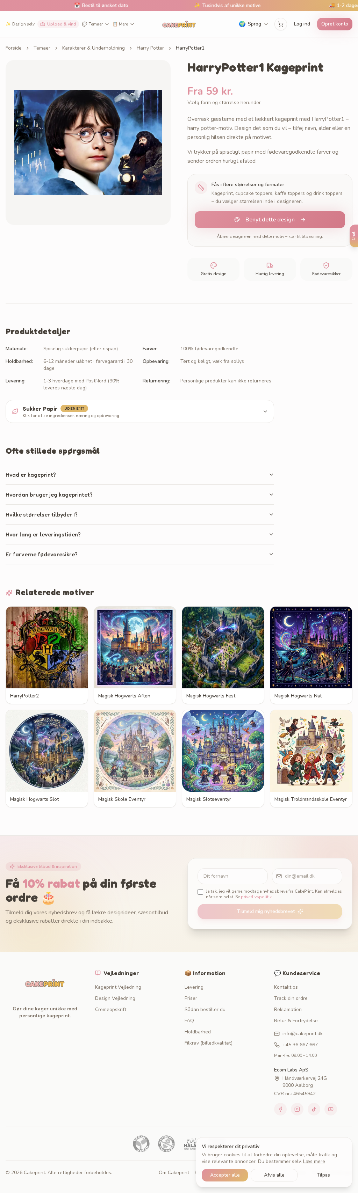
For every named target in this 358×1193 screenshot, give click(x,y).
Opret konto (334, 24)
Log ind (302, 24)
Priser (191, 998)
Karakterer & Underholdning (93, 48)
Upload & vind (61, 24)
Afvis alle (274, 1175)
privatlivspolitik (256, 897)
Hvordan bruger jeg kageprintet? (49, 494)
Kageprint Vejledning (118, 987)
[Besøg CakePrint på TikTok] (314, 1109)
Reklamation (288, 1009)
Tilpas (323, 1175)
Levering (194, 987)
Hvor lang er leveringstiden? (43, 534)
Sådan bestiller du (205, 1009)
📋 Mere (120, 24)
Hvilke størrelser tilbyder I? (42, 514)
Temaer (96, 24)
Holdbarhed (198, 1032)
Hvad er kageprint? (31, 474)
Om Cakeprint (174, 1172)
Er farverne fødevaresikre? (42, 554)
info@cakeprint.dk (302, 1033)
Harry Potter (150, 48)
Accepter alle (225, 1175)
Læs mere (314, 1161)
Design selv (20, 24)
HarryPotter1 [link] (190, 48)
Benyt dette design (270, 220)
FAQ (189, 1020)
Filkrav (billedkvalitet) (208, 1043)
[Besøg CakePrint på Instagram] (297, 1109)
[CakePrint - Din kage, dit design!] (179, 24)
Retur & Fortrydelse (296, 1020)
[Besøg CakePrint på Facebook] (280, 1109)
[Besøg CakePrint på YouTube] (330, 1109)
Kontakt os (286, 987)
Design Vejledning (115, 998)
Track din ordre (291, 998)
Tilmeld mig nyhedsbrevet (266, 911)
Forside (14, 48)
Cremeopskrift (110, 1009)
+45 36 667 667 (300, 1044)
